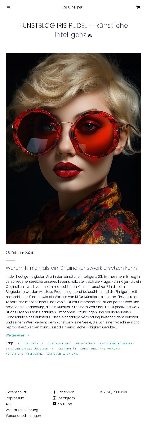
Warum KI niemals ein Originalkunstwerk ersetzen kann (71, 268)
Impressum (15, 398)
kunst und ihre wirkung (100, 348)
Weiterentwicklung (62, 354)
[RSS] (90, 35)
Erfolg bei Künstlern (117, 343)
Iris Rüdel (73, 7)
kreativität (67, 348)
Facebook (65, 392)
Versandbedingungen (23, 415)
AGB (9, 404)
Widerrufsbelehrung (22, 410)
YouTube (64, 404)
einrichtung (86, 343)
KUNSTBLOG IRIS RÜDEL (53, 25)
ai (19, 343)
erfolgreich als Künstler (27, 348)
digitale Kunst (60, 343)
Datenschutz (16, 392)
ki (53, 348)
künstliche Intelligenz (24, 354)
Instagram (66, 398)
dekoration (34, 343)
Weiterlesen (16, 335)
